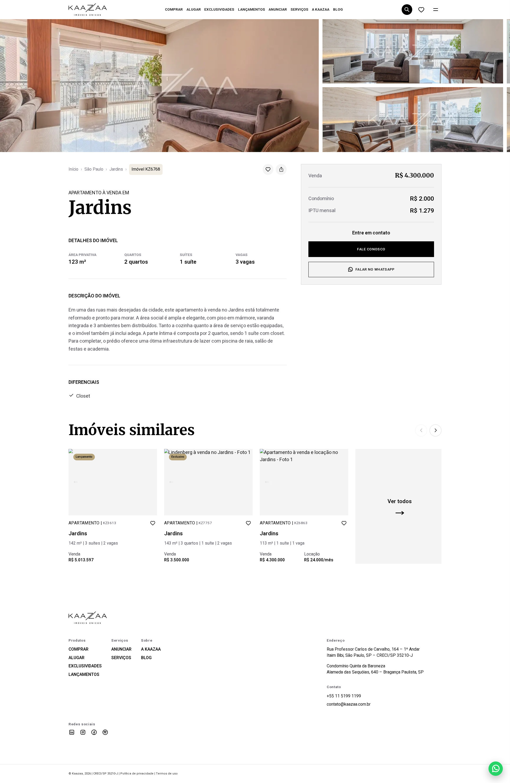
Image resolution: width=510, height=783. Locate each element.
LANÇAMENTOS (251, 9)
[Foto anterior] (75, 482)
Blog (146, 658)
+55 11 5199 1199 (344, 696)
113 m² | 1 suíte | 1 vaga (282, 543)
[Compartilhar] (281, 169)
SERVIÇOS (299, 9)
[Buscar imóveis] (407, 10)
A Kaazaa (151, 649)
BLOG (338, 9)
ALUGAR (193, 9)
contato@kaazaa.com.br (349, 704)
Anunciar (121, 649)
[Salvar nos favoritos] (268, 169)
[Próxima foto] (150, 482)
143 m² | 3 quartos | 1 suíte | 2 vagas (198, 543)
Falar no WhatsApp (375, 269)
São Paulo (93, 169)
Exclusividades (85, 666)
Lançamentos (84, 675)
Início (73, 169)
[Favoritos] (421, 10)
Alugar (76, 658)
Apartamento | (92, 523)
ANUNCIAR (278, 9)
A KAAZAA (320, 9)
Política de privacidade (137, 773)
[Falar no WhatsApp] (495, 768)
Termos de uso (167, 773)
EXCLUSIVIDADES (219, 9)
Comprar (78, 649)
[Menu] (435, 10)
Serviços (121, 658)
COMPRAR (174, 9)
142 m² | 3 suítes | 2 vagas (93, 543)
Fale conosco (371, 249)
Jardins (116, 169)
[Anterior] (421, 430)
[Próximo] (435, 430)
